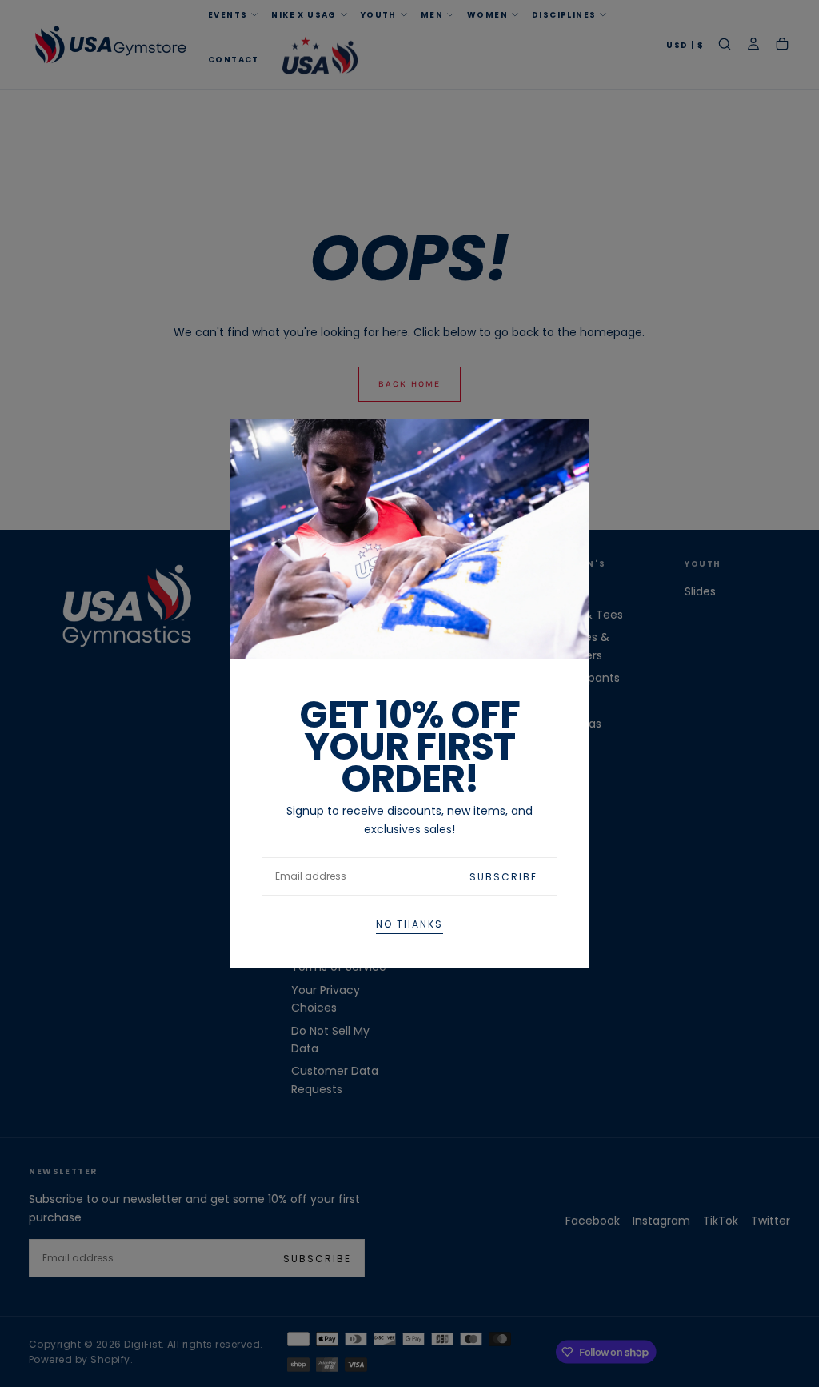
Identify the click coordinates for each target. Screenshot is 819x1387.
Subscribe (503, 877)
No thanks (409, 924)
